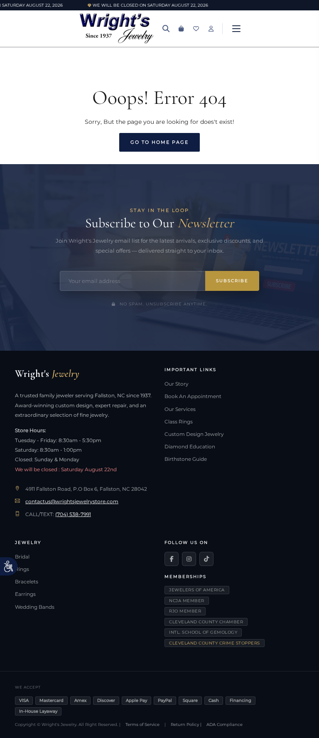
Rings (22, 569)
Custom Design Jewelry (194, 434)
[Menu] (236, 29)
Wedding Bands (34, 607)
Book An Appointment (192, 396)
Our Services (180, 409)
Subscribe (232, 280)
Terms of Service (142, 724)
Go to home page (159, 142)
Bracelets (26, 582)
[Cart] (181, 29)
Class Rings (178, 422)
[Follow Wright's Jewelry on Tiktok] (206, 559)
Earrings (25, 594)
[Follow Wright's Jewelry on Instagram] (189, 559)
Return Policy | (186, 724)
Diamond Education (189, 447)
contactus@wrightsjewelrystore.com (71, 501)
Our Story (176, 384)
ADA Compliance (224, 724)
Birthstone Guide (185, 459)
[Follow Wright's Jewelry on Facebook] (171, 559)
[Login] (211, 29)
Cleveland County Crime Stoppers (214, 643)
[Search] (166, 29)
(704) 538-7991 (73, 514)
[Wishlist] (196, 29)
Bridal (22, 557)
